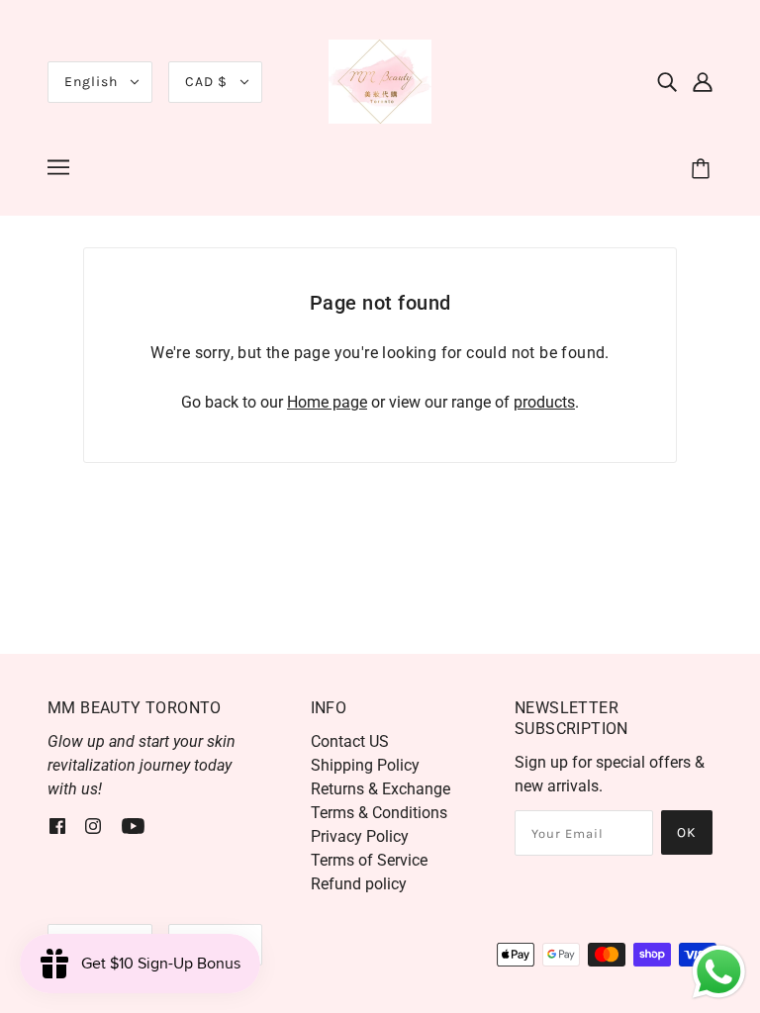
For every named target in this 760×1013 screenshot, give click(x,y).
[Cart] (703, 170)
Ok (687, 832)
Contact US (350, 741)
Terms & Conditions (379, 812)
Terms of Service (369, 860)
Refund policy (359, 884)
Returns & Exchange (380, 789)
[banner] (380, 80)
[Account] (702, 82)
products (544, 402)
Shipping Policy (365, 765)
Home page (327, 402)
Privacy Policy (360, 836)
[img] (667, 82)
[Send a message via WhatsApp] (719, 972)
